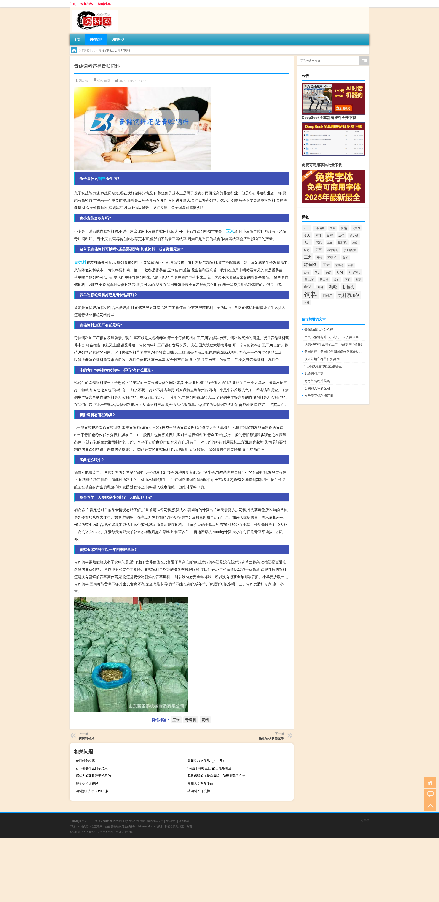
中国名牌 (320, 228)
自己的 (309, 279)
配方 (308, 286)
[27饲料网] (94, 9)
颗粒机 (348, 286)
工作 (329, 242)
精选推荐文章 (155, 821)
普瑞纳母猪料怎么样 (318, 329)
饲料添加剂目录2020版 (92, 790)
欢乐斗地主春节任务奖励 (322, 358)
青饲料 (80, 262)
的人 (318, 272)
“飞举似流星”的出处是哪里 (323, 366)
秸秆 (340, 272)
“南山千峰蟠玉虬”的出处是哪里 (209, 768)
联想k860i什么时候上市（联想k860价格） (334, 344)
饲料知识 (86, 3)
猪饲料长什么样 (198, 790)
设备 (336, 279)
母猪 (319, 257)
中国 (306, 228)
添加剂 (332, 256)
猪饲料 (310, 264)
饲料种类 (104, 3)
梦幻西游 (350, 250)
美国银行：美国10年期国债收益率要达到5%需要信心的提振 (334, 351)
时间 (306, 250)
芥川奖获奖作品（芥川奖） (206, 760)
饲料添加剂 (349, 295)
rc (87, 81)
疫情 (306, 272)
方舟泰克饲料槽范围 (318, 395)
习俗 (332, 228)
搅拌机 (342, 242)
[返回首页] (429, 782)
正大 (307, 257)
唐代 (341, 235)
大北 (307, 242)
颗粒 (333, 286)
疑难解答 (184, 821)
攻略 (355, 242)
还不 (347, 279)
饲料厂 (327, 295)
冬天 (307, 235)
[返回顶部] (429, 805)
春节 (318, 249)
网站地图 (171, 821)
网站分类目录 (136, 821)
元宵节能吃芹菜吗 (317, 380)
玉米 (230, 231)
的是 (329, 272)
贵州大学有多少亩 (200, 783)
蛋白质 (324, 279)
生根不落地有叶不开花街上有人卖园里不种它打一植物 (334, 336)
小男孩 (365, 820)
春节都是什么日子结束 (92, 768)
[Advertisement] (137, 870)
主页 (73, 3)
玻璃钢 (339, 265)
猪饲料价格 (87, 738)
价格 (344, 227)
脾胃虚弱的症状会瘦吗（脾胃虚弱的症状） (217, 775)
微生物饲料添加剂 (271, 738)
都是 (358, 279)
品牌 (330, 235)
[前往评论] (429, 794)
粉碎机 (354, 272)
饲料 (102, 178)
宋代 (319, 242)
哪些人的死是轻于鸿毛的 (93, 775)
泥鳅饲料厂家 (314, 373)
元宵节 (356, 228)
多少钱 (354, 235)
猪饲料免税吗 (85, 760)
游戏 (345, 257)
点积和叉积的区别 (317, 388)
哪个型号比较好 (87, 783)
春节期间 (332, 250)
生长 (350, 265)
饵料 (306, 302)
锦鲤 (320, 287)
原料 (318, 235)
